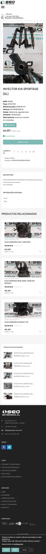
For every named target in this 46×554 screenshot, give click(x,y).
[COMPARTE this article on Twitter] (17, 151)
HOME (3, 492)
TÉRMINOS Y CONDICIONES (10, 464)
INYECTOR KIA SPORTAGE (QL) (24, 353)
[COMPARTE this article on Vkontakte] (29, 151)
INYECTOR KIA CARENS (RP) (23, 363)
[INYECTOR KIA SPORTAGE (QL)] (8, 355)
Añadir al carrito (23, 142)
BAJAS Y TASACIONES (9, 504)
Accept (6, 550)
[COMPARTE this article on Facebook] (14, 151)
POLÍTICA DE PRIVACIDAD (10, 467)
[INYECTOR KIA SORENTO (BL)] (8, 386)
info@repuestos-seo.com (13, 430)
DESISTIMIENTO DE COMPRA (11, 477)
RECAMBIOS (5, 495)
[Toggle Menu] (2, 7)
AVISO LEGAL (6, 474)
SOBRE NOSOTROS (7, 498)
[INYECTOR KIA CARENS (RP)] (8, 365)
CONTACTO (5, 507)
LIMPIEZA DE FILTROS (8, 501)
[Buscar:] (20, 18)
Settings (24, 550)
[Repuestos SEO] (23, 2)
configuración (18, 544)
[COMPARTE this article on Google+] (21, 151)
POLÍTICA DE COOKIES (8, 470)
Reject (15, 550)
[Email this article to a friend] (33, 151)
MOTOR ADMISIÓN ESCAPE (21, 160)
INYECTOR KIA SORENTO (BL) (23, 384)
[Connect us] (3, 447)
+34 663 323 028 (11, 16)
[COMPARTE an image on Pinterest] (25, 151)
